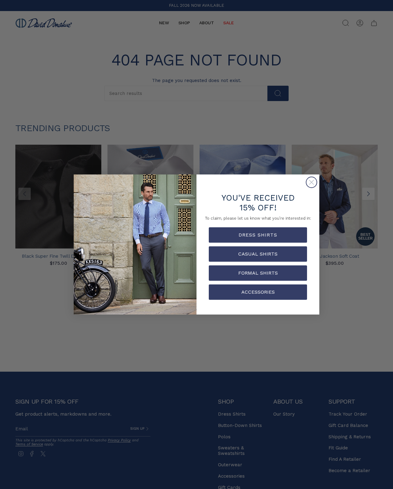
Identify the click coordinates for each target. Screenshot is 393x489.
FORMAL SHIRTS (258, 273)
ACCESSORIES (258, 292)
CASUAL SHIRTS (258, 254)
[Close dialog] (311, 182)
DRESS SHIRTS (258, 235)
